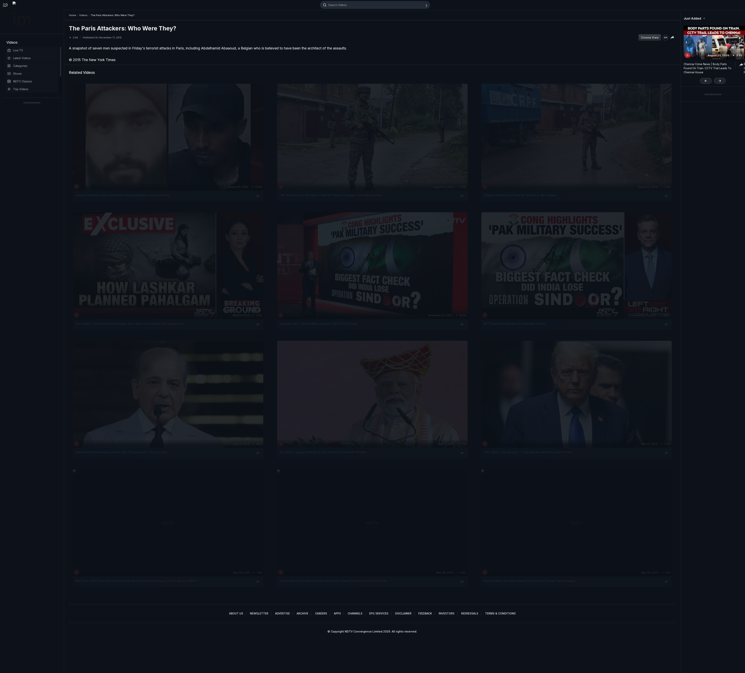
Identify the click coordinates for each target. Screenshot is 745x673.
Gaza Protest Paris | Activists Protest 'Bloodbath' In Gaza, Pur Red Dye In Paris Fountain (333, 580)
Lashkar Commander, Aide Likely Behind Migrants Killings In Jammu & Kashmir (122, 195)
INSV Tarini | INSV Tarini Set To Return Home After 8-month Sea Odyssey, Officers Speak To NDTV (136, 580)
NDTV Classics (22, 81)
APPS (337, 613)
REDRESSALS (469, 613)
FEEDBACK (425, 613)
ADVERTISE (282, 613)
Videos (11, 42)
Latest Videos (22, 58)
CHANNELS (355, 613)
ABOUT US (236, 613)
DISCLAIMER (403, 613)
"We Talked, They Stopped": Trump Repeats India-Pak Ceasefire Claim (528, 452)
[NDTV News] (21, 17)
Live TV (18, 50)
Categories (20, 65)
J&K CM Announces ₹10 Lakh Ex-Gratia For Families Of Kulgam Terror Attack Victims (331, 195)
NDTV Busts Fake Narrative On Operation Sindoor (514, 323)
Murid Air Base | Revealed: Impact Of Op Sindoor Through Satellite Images (529, 580)
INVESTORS (446, 613)
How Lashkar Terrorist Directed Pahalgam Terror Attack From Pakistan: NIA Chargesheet (129, 323)
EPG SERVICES (378, 613)
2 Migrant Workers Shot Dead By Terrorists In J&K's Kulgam (520, 195)
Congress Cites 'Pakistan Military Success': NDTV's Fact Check (319, 323)
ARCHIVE (302, 613)
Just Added (692, 18)
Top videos (20, 89)
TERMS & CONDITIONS (500, 613)
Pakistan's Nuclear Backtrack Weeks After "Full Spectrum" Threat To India (121, 452)
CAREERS (321, 613)
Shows (17, 73)
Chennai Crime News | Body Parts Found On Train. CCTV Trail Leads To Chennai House (707, 68)
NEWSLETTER (259, 613)
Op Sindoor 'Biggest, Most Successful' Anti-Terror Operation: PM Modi (323, 452)
